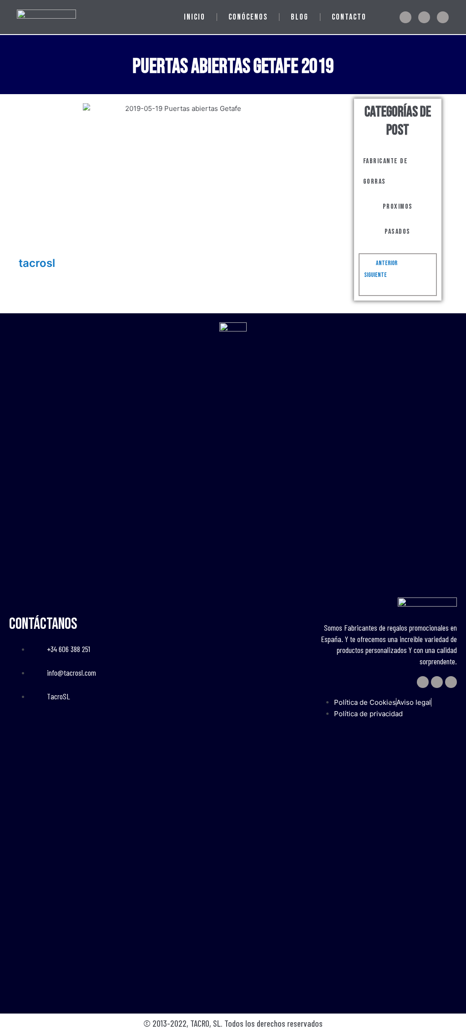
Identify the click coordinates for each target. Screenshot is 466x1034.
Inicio (194, 17)
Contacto (349, 17)
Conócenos (248, 17)
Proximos (398, 206)
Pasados (397, 231)
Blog (300, 17)
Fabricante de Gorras (385, 171)
